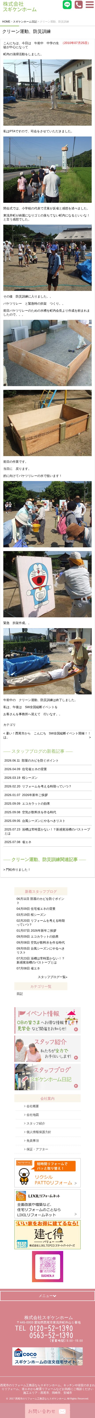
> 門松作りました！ (17, 869)
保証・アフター (37, 1149)
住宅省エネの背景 (34, 769)
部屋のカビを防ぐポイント (40, 760)
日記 (20, 993)
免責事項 (33, 1140)
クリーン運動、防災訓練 (26, 31)
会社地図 (33, 1115)
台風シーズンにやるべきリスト (43, 821)
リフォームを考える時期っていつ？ (47, 786)
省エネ (26, 842)
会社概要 (33, 1106)
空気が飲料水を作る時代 (39, 812)
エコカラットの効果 (36, 803)
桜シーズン (30, 777)
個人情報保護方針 (39, 1132)
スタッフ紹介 (36, 1123)
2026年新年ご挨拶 (35, 795)
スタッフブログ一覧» (52, 977)
